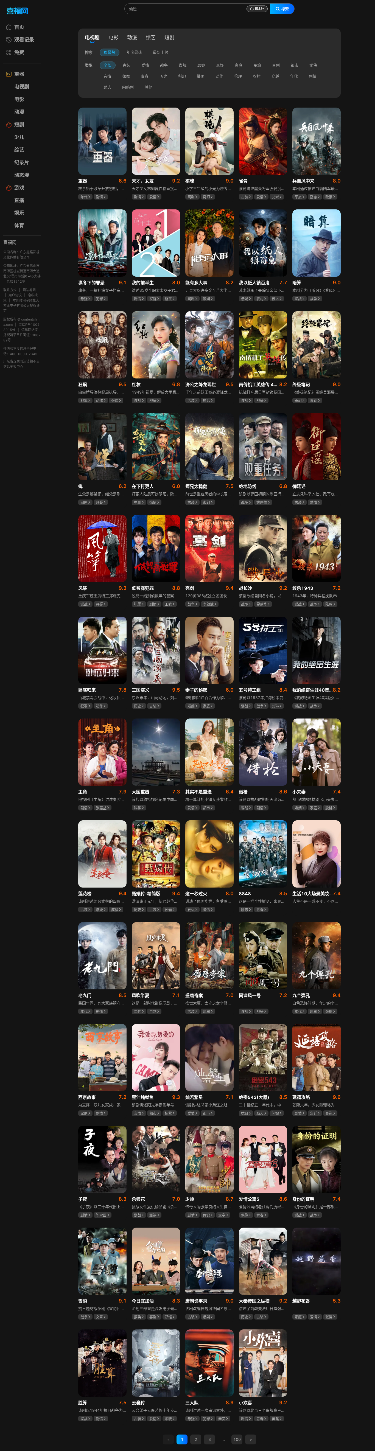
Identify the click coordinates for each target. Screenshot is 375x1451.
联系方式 (9, 290)
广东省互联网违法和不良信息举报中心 (21, 364)
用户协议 (15, 295)
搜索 (285, 9)
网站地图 (29, 290)
